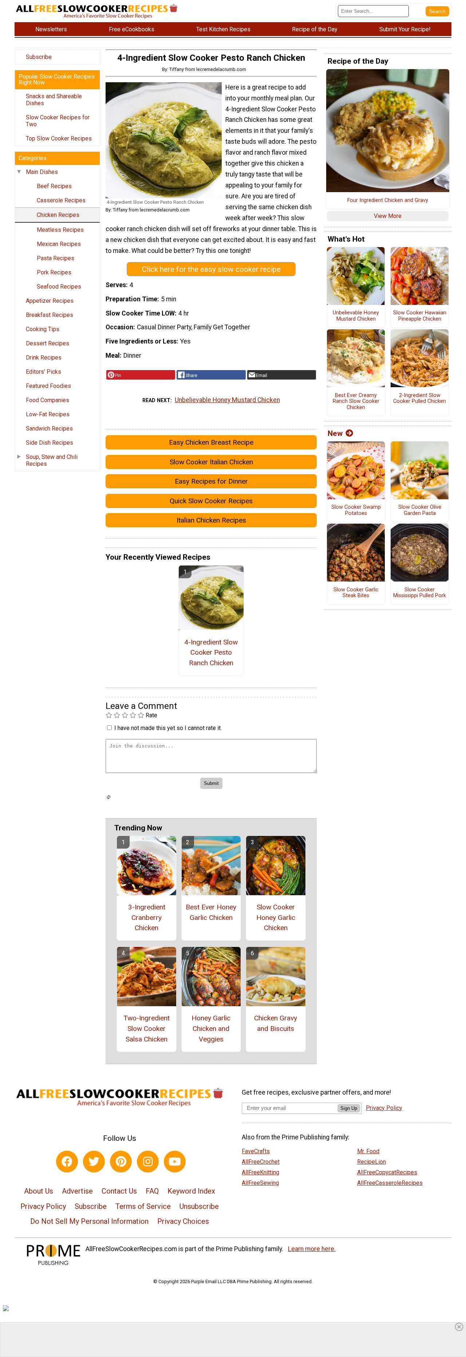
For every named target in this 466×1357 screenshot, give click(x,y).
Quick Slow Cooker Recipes (211, 501)
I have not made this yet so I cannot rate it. (168, 728)
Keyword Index (191, 1191)
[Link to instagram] (148, 1162)
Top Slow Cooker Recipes (59, 138)
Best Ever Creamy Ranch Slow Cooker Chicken (356, 401)
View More (388, 216)
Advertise (77, 1191)
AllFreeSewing (260, 1182)
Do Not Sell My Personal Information (89, 1221)
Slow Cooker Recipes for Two (58, 121)
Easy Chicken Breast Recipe (211, 442)
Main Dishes (42, 171)
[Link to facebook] (67, 1162)
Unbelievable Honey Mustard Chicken (227, 400)
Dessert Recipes (47, 343)
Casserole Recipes (61, 200)
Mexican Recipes (59, 244)
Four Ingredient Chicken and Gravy (387, 200)
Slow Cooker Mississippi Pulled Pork (419, 593)
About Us (38, 1191)
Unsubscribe (199, 1206)
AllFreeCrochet (261, 1161)
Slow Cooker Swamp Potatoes (356, 510)
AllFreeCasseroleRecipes (390, 1182)
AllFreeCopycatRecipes (387, 1172)
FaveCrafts (256, 1151)
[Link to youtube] (175, 1162)
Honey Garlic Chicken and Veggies (210, 1028)
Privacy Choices (183, 1221)
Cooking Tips (42, 329)
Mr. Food (368, 1151)
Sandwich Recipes (49, 428)
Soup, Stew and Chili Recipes (52, 460)
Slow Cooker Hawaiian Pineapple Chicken (419, 316)
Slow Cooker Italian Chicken (211, 462)
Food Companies (47, 400)
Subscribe (39, 56)
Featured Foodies (48, 385)
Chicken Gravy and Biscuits (275, 1023)
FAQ (152, 1191)
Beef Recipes (54, 186)
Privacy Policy (43, 1206)
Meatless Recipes (60, 229)
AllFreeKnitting (260, 1172)
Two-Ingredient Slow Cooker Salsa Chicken (146, 1028)
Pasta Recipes (55, 258)
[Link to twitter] (94, 1162)
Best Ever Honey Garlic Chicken (211, 912)
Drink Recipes (44, 357)
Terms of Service (143, 1206)
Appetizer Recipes (50, 300)
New (335, 433)
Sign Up (348, 1108)
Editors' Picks (43, 371)
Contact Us (119, 1191)
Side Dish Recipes (49, 442)
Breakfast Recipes (49, 315)
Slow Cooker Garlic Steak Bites (356, 593)
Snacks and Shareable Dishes (54, 100)
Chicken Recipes (58, 214)
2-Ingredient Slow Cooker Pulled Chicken (419, 399)
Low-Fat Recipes (48, 414)
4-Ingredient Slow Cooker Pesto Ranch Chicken (211, 652)
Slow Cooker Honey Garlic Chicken (275, 917)
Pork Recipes (54, 272)
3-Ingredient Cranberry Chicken (146, 917)
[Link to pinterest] (121, 1162)
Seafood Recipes (59, 286)
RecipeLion (371, 1161)
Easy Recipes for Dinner (211, 481)
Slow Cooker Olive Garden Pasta (419, 510)
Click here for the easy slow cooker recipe (211, 269)
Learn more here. (312, 1249)
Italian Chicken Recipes (211, 520)
